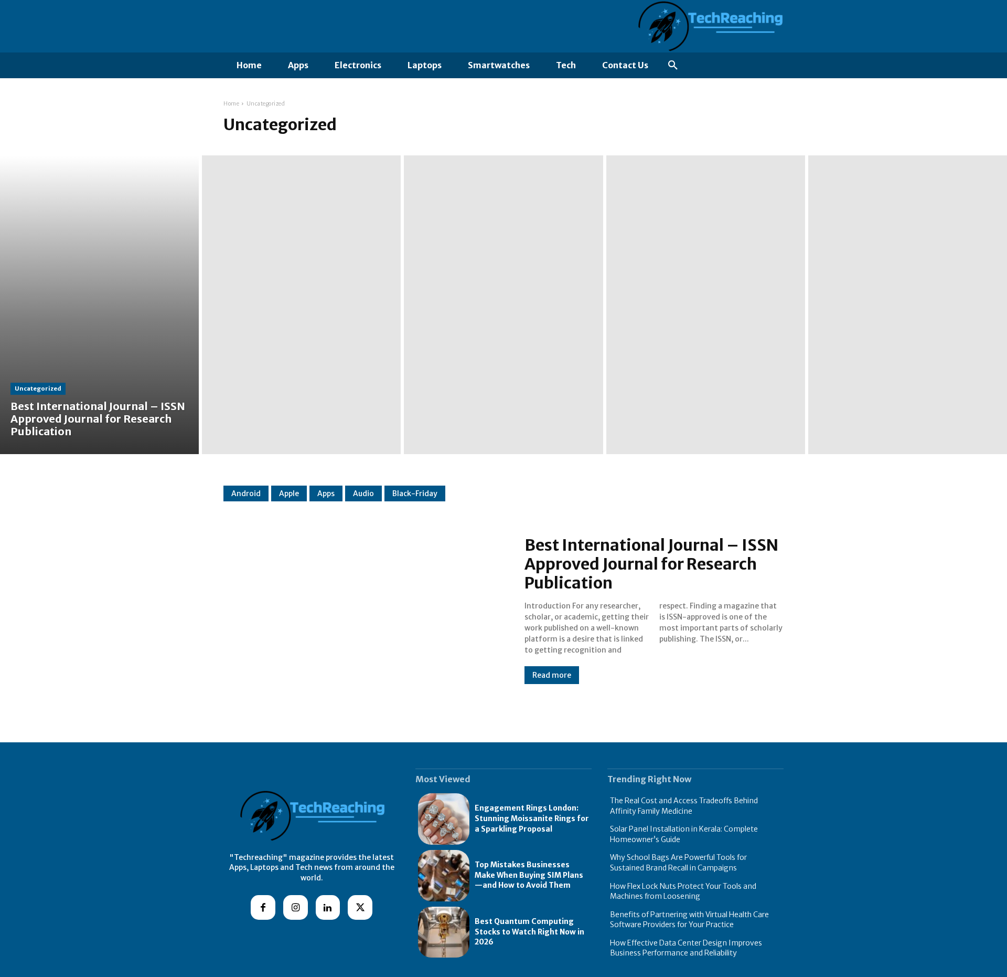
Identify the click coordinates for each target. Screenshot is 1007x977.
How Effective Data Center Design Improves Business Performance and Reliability (686, 948)
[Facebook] (263, 907)
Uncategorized (38, 388)
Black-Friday (414, 493)
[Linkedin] (328, 907)
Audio (363, 493)
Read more (551, 675)
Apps (326, 493)
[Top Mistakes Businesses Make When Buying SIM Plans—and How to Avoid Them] (443, 875)
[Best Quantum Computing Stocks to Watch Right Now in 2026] (443, 932)
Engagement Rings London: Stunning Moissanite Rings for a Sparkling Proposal (532, 818)
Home (231, 103)
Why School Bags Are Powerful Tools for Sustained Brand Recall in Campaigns (678, 863)
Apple (289, 493)
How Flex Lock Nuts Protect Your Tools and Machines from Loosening (683, 891)
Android (246, 493)
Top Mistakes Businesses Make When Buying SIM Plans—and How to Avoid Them (529, 875)
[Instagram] (295, 907)
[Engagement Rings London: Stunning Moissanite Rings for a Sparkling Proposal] (443, 819)
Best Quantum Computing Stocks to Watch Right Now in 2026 (529, 932)
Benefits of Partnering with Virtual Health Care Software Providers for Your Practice (689, 920)
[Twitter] (360, 907)
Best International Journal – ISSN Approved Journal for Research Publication (651, 564)
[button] (672, 65)
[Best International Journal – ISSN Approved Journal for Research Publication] (99, 304)
